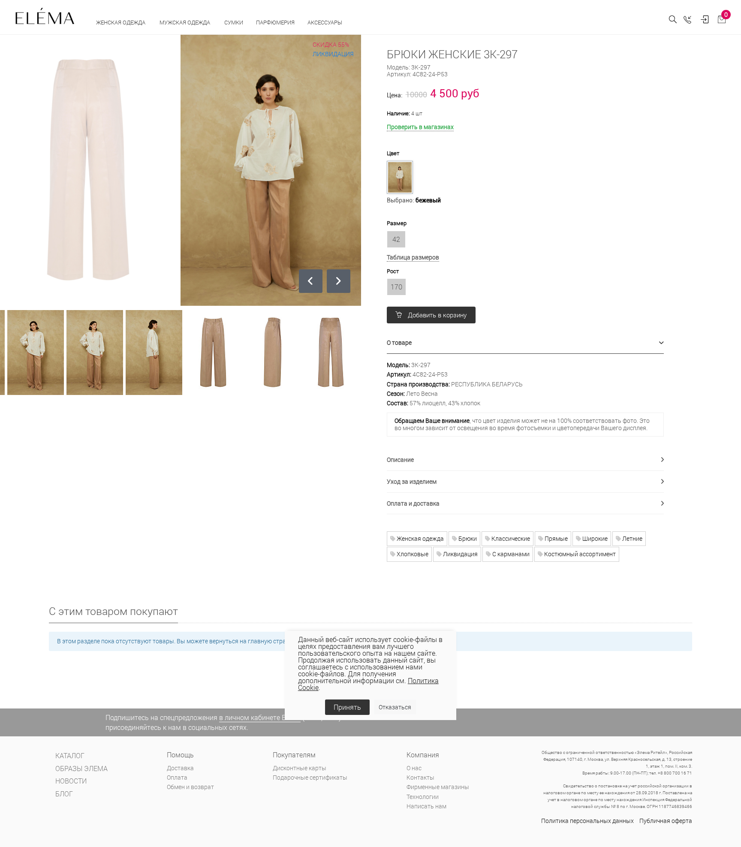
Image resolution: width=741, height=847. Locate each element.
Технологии (423, 797)
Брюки (467, 538)
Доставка (180, 768)
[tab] (525, 343)
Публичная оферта (665, 821)
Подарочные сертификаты (310, 777)
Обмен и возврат (190, 787)
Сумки (233, 22)
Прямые (555, 538)
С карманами (510, 554)
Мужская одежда (185, 22)
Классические (510, 538)
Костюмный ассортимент (579, 554)
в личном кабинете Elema (260, 717)
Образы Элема (81, 768)
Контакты (420, 777)
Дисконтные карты (299, 768)
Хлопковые (411, 554)
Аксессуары (325, 22)
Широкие (594, 538)
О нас (414, 768)
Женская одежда (121, 22)
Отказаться (395, 707)
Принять (347, 706)
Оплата (177, 777)
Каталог (69, 755)
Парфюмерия (275, 22)
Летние (631, 538)
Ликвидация (460, 554)
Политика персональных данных (587, 821)
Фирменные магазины (438, 787)
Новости (71, 780)
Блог (64, 793)
